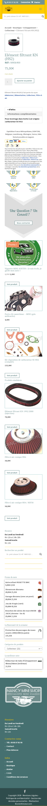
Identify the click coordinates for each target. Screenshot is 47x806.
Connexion (25, 2)
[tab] (23, 109)
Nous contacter (23, 223)
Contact (10, 746)
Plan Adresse (12, 750)
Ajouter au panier (24, 80)
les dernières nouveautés (30, 165)
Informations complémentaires (21, 114)
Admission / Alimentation (15, 95)
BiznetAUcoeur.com (23, 803)
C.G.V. (9, 773)
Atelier (10, 769)
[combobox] (23, 648)
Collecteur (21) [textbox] (23, 648)
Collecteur (10, 30)
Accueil (8, 27)
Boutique (17, 27)
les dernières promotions (27, 167)
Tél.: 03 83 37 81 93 (14, 742)
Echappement (29, 27)
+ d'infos (11, 109)
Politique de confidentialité (18, 798)
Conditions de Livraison (17, 777)
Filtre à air (33, 158)
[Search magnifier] (43, 16)
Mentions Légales (30, 795)
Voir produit (12, 284)
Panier (37, 2)
